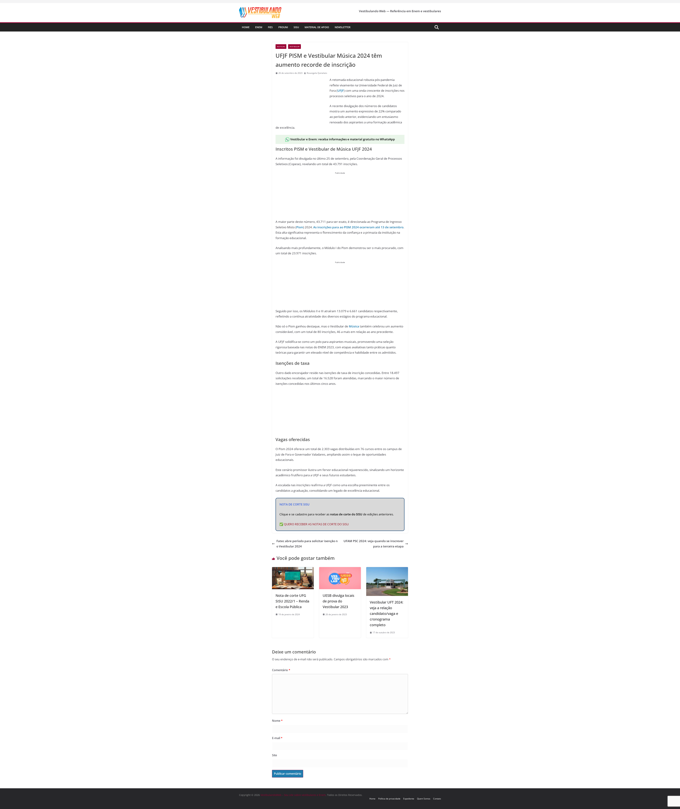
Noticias (281, 46)
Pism (299, 227)
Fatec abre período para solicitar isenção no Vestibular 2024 (307, 543)
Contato (437, 798)
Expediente (408, 798)
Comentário (281, 670)
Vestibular (294, 46)
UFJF (340, 90)
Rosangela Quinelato (317, 73)
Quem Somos (423, 798)
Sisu (296, 27)
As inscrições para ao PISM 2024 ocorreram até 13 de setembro (358, 227)
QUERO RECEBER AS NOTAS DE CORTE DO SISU (316, 524)
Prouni (283, 27)
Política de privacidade (389, 798)
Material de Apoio (317, 27)
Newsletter (342, 27)
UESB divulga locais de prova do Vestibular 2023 (338, 601)
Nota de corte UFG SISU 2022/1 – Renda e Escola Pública (292, 601)
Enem (258, 27)
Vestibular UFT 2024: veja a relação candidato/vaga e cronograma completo (386, 613)
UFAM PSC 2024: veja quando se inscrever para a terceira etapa (374, 543)
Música (354, 326)
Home (246, 27)
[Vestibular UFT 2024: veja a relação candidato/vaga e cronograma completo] (387, 570)
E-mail (277, 738)
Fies (270, 27)
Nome (277, 721)
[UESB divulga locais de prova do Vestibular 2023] (340, 570)
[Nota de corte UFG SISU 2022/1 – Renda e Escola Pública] (293, 570)
